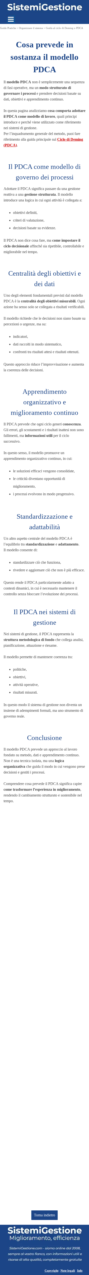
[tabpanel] (44, 93)
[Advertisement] (44, 1007)
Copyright (51, 1270)
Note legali (68, 1270)
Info (80, 1270)
